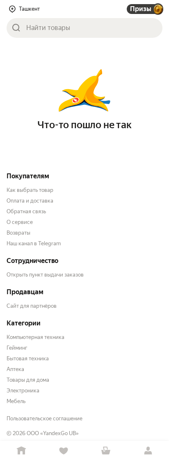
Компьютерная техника (35, 337)
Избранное (63, 451)
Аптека (15, 369)
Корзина (105, 451)
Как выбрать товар (30, 190)
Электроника (23, 390)
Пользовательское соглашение (44, 418)
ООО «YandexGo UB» (53, 433)
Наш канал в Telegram (34, 243)
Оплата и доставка (30, 201)
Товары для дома (28, 380)
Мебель (16, 401)
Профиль (148, 451)
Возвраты (18, 233)
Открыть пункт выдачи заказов (45, 275)
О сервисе (20, 222)
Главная (21, 451)
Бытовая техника (28, 358)
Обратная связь (26, 211)
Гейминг (17, 348)
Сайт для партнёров (32, 306)
